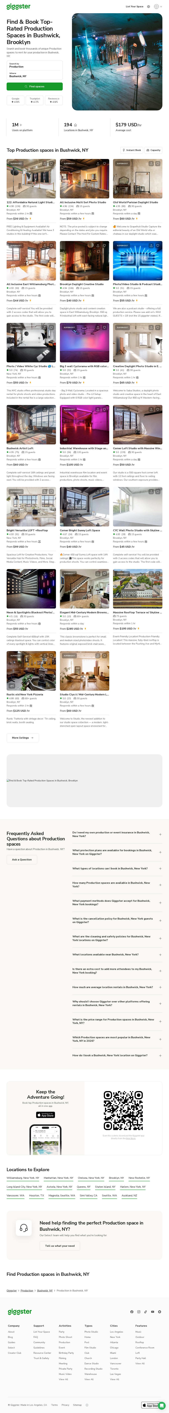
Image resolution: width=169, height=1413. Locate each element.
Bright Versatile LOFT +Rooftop (27, 530)
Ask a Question (22, 859)
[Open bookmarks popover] (51, 163)
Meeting (63, 1363)
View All (63, 1379)
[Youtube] (152, 1311)
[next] (51, 178)
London (114, 1358)
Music (138, 1331)
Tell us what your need (60, 1246)
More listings (20, 738)
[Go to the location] (31, 178)
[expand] (160, 835)
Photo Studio (91, 1331)
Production (27, 1290)
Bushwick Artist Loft (20, 448)
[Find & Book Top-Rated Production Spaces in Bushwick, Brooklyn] (84, 780)
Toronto (114, 1368)
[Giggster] (18, 6)
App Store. (131, 1138)
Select (11, 1347)
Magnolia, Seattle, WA (62, 1195)
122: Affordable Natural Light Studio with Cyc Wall (31, 202)
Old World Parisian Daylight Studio (135, 202)
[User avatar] (156, 6)
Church (88, 1358)
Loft (137, 1353)
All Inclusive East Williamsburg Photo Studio (31, 284)
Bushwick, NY (45, 1290)
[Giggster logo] (20, 1312)
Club (86, 1353)
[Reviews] (159, 1311)
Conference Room (144, 1347)
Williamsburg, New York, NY (23, 1178)
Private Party (65, 1368)
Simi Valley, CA (88, 1195)
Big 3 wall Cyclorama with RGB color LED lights (84, 366)
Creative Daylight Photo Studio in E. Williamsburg (137, 366)
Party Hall (140, 1358)
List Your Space (134, 6)
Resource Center (42, 1353)
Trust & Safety (41, 1358)
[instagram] (138, 1311)
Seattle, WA (109, 1195)
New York (115, 1337)
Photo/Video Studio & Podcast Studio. (137, 284)
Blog (10, 1337)
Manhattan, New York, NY (58, 1178)
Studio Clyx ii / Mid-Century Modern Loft (84, 694)
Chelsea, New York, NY (91, 1178)
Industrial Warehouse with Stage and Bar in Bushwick (84, 448)
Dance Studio (91, 1363)
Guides (11, 1342)
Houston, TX (36, 1195)
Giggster (12, 1290)
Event (62, 1347)
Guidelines (39, 1347)
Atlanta (114, 1342)
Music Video (65, 1374)
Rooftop (139, 1342)
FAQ (36, 1337)
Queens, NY (83, 1187)
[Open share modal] (44, 163)
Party (61, 1331)
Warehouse (90, 1374)
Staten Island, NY (105, 1187)
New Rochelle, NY (139, 1178)
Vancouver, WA (15, 1195)
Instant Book (133, 150)
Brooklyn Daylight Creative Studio (82, 284)
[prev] (11, 178)
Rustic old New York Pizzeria (25, 694)
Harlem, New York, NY (133, 1187)
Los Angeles (116, 1331)
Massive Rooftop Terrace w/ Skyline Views (137, 612)
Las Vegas (115, 1374)
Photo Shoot (65, 1337)
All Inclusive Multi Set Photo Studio (83, 202)
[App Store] (45, 1115)
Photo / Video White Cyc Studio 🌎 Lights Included (31, 366)
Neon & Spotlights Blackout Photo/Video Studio (31, 612)
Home (87, 1337)
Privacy (65, 1405)
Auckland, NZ (129, 1195)
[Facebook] (131, 1311)
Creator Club (14, 1353)
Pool (86, 1342)
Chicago (114, 1347)
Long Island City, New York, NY (24, 1187)
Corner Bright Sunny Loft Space (80, 530)
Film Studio (90, 1347)
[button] (162, 1406)
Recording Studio (93, 1368)
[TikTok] (145, 1311)
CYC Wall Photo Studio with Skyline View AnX (137, 530)
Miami (113, 1353)
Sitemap (77, 1405)
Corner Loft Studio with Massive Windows (137, 448)
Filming (62, 1358)
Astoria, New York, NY (59, 1187)
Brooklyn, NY (116, 1178)
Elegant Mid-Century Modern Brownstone (84, 612)
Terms (54, 1405)
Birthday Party (66, 1353)
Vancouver (115, 1363)
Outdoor (139, 1337)
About (11, 1331)
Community (39, 1342)
